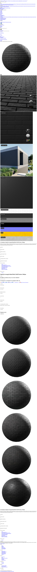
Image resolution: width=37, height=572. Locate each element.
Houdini (1, 15)
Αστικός (11, 4)
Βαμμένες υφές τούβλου (4, 269)
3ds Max (1, 12)
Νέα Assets (1, 9)
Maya (1, 14)
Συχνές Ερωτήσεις (4, 566)
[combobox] (18, 28)
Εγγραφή (3, 562)
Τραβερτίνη (8, 4)
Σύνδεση (1, 20)
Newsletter (3, 559)
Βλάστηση (7, 6)
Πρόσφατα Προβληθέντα (3, 18)
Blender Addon (3, 551)
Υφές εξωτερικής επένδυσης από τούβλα (6, 533)
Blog (2, 557)
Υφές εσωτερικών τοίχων (5, 266)
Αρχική (1, 40)
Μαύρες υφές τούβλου (4, 268)
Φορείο (2, 272)
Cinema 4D (1, 13)
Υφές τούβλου (3, 535)
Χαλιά (3, 6)
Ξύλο (12, 4)
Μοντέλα (1, 26)
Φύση (1, 34)
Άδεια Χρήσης (12, 571)
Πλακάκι (6, 4)
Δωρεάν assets (2, 8)
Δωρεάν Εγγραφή (2, 543)
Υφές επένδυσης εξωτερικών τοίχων (6, 265)
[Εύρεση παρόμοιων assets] (1, 74)
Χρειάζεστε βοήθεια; (2, 19)
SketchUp (2, 16)
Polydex (3, 554)
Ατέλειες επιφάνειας (2, 4)
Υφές (0, 25)
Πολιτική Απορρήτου (8, 571)
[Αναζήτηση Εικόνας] (1, 29)
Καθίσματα (5, 6)
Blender (1, 10)
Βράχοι (1, 6)
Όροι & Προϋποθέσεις (3, 571)
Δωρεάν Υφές (3, 547)
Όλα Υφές (1, 31)
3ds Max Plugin (3, 552)
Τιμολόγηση (1, 17)
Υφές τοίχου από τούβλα (4, 267)
